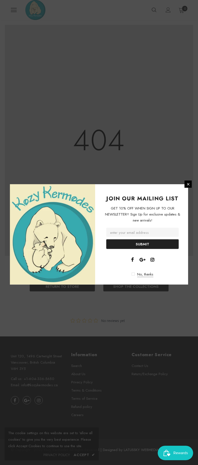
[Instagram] (152, 259)
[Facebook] (132, 259)
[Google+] (142, 259)
